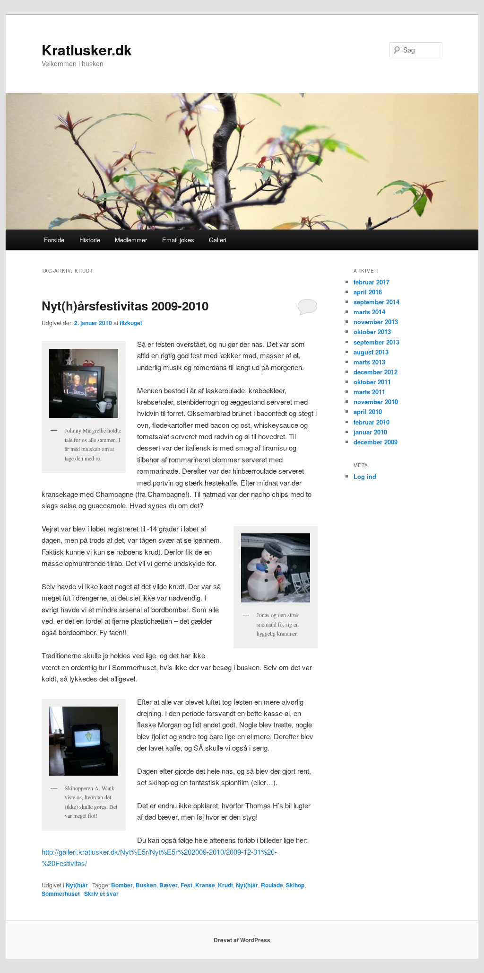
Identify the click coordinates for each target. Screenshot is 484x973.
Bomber (122, 885)
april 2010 (368, 411)
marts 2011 (369, 391)
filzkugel (131, 322)
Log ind (365, 476)
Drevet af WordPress (242, 940)
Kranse (205, 885)
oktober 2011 (372, 381)
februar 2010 (371, 421)
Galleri (217, 239)
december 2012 (376, 371)
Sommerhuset (61, 893)
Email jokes (178, 239)
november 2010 (376, 401)
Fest (186, 885)
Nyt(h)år (77, 885)
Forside (54, 239)
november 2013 (376, 321)
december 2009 (376, 441)
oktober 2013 (372, 331)
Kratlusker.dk (87, 49)
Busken (146, 885)
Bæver (168, 885)
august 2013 (371, 351)
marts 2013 (369, 361)
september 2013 (376, 341)
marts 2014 (369, 311)
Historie (89, 239)
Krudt (225, 885)
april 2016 (368, 291)
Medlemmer (131, 239)
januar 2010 (370, 431)
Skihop (295, 885)
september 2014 (376, 301)
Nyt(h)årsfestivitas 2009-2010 (125, 305)
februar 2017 (371, 281)
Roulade (272, 885)
